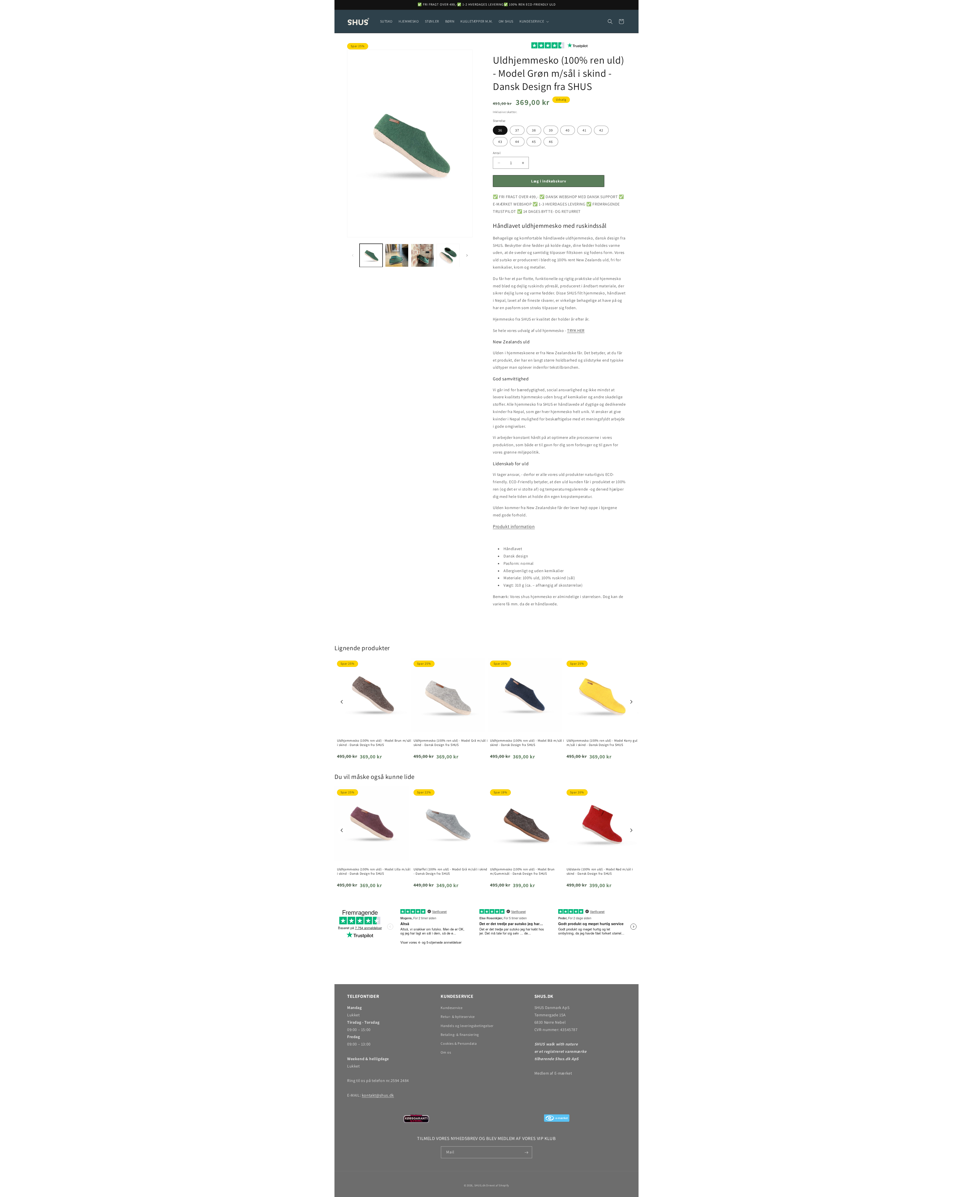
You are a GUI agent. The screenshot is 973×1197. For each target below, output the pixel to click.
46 (551, 141)
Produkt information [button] (514, 526)
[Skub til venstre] (352, 255)
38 (534, 130)
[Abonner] (526, 1152)
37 (517, 130)
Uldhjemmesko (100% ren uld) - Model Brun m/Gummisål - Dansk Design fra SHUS (522, 871)
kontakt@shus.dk (378, 1095)
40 (568, 130)
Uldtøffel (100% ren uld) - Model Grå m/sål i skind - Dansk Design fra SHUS (450, 871)
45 (534, 141)
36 (500, 130)
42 (601, 130)
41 (584, 130)
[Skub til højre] (467, 255)
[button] (533, 21)
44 (517, 141)
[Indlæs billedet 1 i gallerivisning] (371, 255)
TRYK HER (576, 330)
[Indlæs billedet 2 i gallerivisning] (396, 255)
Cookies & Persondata (459, 1043)
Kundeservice (451, 1007)
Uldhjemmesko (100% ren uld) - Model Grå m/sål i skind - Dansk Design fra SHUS (451, 743)
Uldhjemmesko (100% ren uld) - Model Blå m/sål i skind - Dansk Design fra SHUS (527, 743)
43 (500, 141)
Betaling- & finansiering (460, 1034)
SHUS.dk (480, 1185)
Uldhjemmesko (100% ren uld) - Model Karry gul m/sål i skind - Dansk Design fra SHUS (602, 743)
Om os (446, 1052)
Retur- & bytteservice (458, 1017)
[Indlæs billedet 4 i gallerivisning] (448, 255)
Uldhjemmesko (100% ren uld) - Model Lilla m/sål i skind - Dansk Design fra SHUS (373, 871)
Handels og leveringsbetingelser (467, 1025)
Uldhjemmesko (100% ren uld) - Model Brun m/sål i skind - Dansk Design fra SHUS (374, 743)
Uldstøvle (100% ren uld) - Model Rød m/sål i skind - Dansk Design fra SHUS (600, 871)
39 (551, 130)
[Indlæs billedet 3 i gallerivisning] (422, 255)
